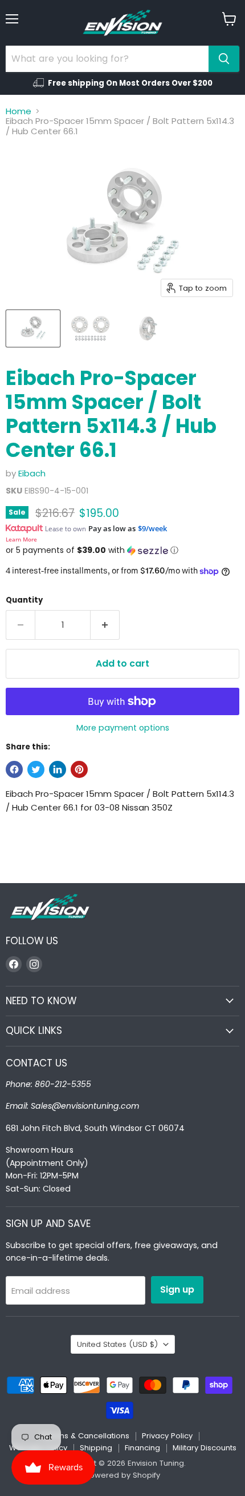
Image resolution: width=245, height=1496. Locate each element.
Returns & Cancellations (84, 1435)
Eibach (32, 473)
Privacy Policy (167, 1435)
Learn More (21, 539)
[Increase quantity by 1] (105, 625)
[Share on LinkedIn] (57, 769)
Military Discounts (204, 1447)
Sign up (177, 1289)
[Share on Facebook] (14, 769)
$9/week (152, 528)
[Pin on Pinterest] (79, 769)
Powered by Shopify (122, 1475)
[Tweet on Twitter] (35, 769)
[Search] (224, 59)
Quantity (24, 600)
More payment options (122, 727)
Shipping (96, 1447)
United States (117, 1344)
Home (18, 111)
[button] (122, 550)
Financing (142, 1447)
